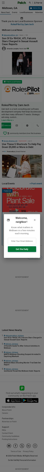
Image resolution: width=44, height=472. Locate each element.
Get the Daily (22, 249)
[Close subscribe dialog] (34, 220)
